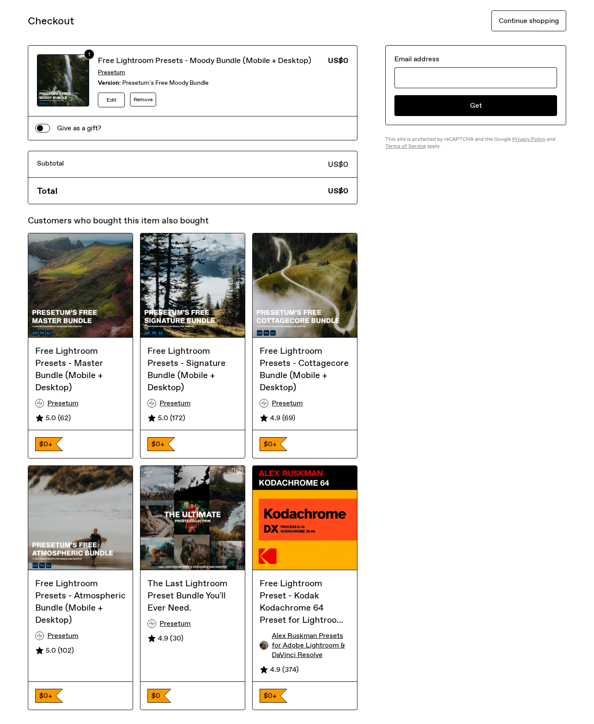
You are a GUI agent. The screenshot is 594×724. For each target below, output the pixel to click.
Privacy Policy (528, 139)
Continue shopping (529, 21)
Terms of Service (405, 146)
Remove (143, 99)
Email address (416, 59)
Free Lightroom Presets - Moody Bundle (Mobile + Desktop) (204, 60)
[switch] (42, 128)
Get (476, 105)
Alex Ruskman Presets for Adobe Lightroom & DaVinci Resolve (308, 645)
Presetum (111, 72)
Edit (112, 100)
